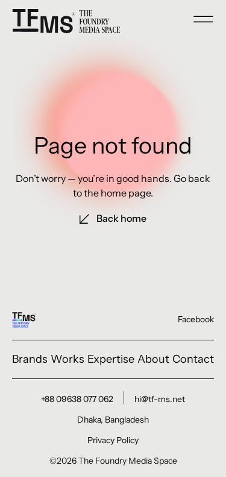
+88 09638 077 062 (77, 399)
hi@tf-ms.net (159, 399)
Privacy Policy (113, 440)
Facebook (196, 319)
